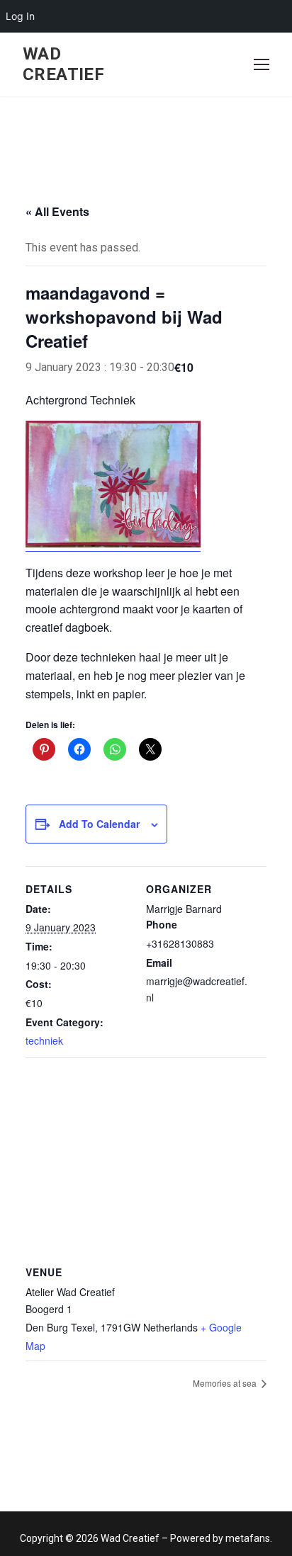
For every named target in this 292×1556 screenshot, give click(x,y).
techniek (44, 1040)
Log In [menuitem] (20, 16)
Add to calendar (99, 824)
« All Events (57, 211)
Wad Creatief (63, 64)
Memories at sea (226, 1383)
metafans (247, 1538)
